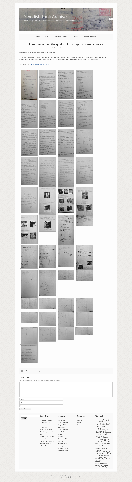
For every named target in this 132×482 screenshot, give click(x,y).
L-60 (108, 441)
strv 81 (100, 453)
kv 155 (103, 441)
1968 (99, 431)
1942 (100, 422)
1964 (96, 431)
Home (38, 37)
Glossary (75, 37)
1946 (108, 422)
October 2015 (62, 427)
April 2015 (61, 434)
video (108, 463)
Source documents (75, 48)
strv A (97, 455)
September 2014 (63, 439)
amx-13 (103, 431)
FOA (105, 439)
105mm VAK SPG (102, 420)
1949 (98, 423)
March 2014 (61, 441)
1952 (97, 426)
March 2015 (61, 437)
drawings (104, 434)
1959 (103, 429)
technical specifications (101, 462)
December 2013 (63, 448)
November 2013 (63, 451)
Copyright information (89, 37)
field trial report (101, 438)
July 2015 (61, 432)
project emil (104, 445)
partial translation (99, 443)
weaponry (40, 371)
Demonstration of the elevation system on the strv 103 (47, 431)
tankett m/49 (100, 460)
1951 (108, 423)
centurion (97, 434)
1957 (108, 427)
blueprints (107, 432)
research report (31, 371)
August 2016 (62, 425)
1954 (103, 426)
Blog (46, 37)
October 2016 (62, 420)
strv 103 (106, 453)
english (99, 437)
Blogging (79, 420)
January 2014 (62, 446)
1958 (98, 429)
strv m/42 (104, 458)
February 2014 (62, 444)
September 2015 (63, 429)
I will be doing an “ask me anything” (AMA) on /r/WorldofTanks (47, 443)
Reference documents (60, 37)
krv (98, 441)
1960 (107, 429)
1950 (103, 424)
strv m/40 (104, 455)
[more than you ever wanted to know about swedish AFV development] (66, 30)
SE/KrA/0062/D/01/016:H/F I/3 (40, 64)
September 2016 (63, 422)
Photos (79, 422)
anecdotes (98, 433)
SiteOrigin (68, 478)
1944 (25, 371)
